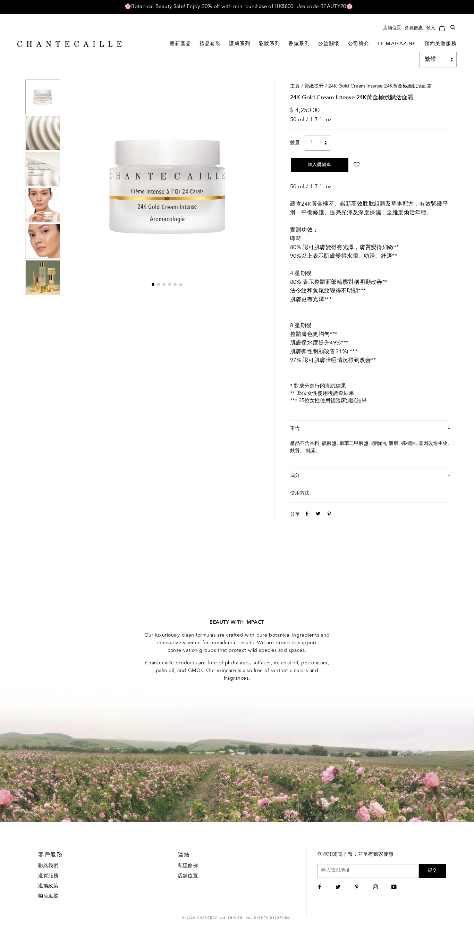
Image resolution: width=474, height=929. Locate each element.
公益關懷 (329, 44)
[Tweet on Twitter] (317, 514)
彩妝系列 (269, 44)
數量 (295, 143)
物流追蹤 (48, 896)
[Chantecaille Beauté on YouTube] (394, 887)
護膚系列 (240, 44)
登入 (430, 28)
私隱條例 (188, 866)
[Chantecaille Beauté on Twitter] (339, 887)
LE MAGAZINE (397, 44)
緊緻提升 (314, 86)
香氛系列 (299, 44)
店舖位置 (392, 28)
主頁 (295, 86)
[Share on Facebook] (306, 514)
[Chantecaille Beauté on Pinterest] (357, 887)
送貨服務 (48, 876)
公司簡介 (359, 44)
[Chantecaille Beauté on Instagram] (376, 887)
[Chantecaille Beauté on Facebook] (320, 887)
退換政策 (48, 886)
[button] (153, 284)
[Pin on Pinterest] (328, 514)
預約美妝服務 (441, 44)
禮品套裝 (210, 44)
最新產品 (180, 44)
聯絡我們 (48, 866)
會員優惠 (414, 28)
